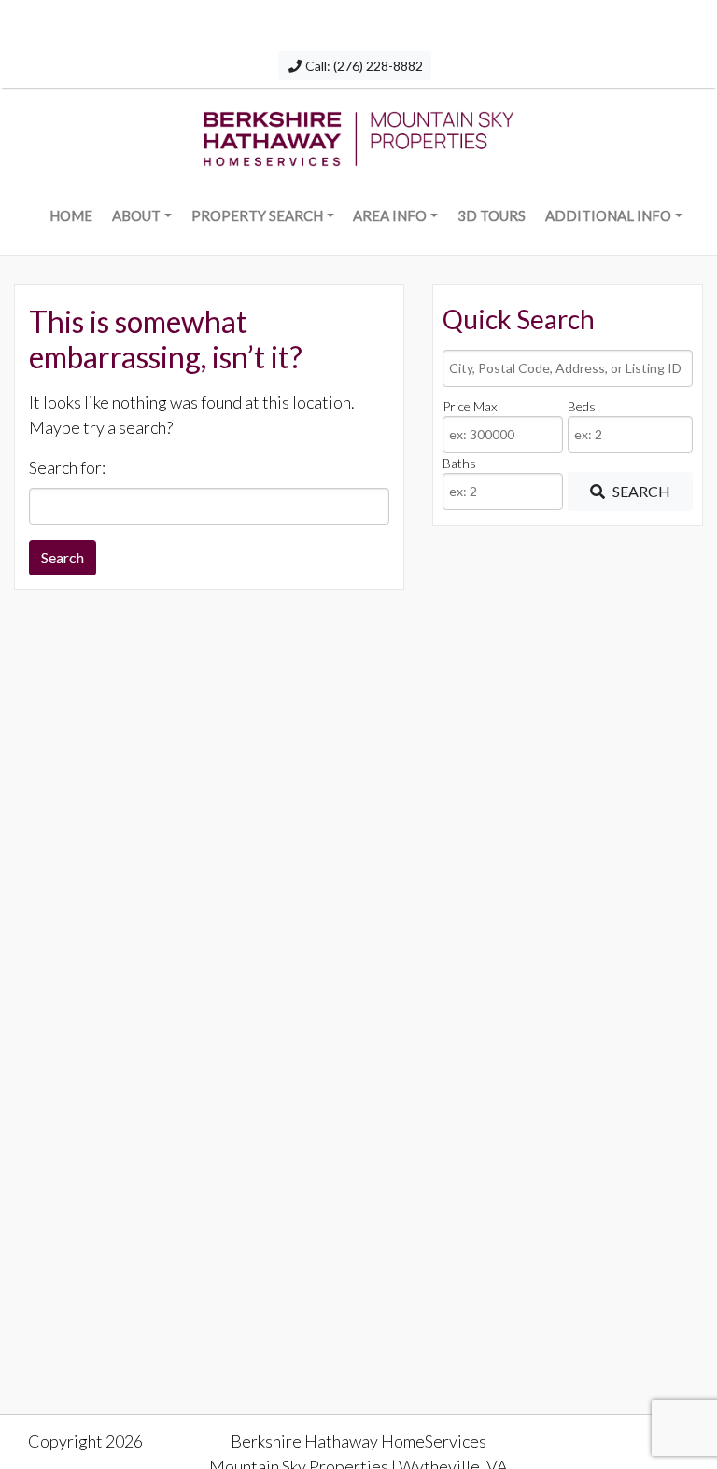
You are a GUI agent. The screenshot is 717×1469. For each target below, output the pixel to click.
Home (70, 215)
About (136, 215)
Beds (582, 406)
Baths (459, 463)
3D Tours (491, 215)
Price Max (470, 406)
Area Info (390, 215)
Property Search (257, 215)
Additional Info (608, 215)
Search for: (67, 467)
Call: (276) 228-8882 (362, 66)
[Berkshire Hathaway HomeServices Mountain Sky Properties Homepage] (358, 134)
